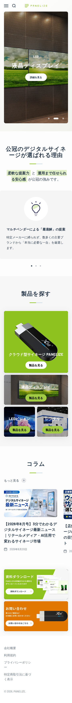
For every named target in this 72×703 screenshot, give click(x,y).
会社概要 (10, 648)
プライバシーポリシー (17, 665)
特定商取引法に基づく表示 (17, 676)
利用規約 (10, 655)
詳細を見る (36, 77)
